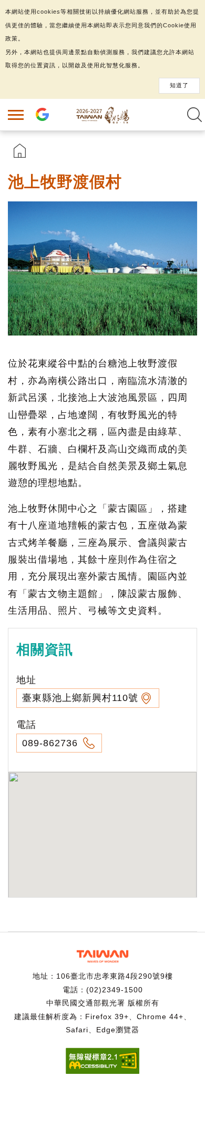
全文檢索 (194, 114)
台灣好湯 (102, 115)
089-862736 (51, 743)
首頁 (20, 150)
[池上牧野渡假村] (102, 268)
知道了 (179, 85)
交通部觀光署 (102, 956)
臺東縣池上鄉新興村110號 (80, 698)
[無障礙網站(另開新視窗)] (102, 1070)
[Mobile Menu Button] (16, 114)
